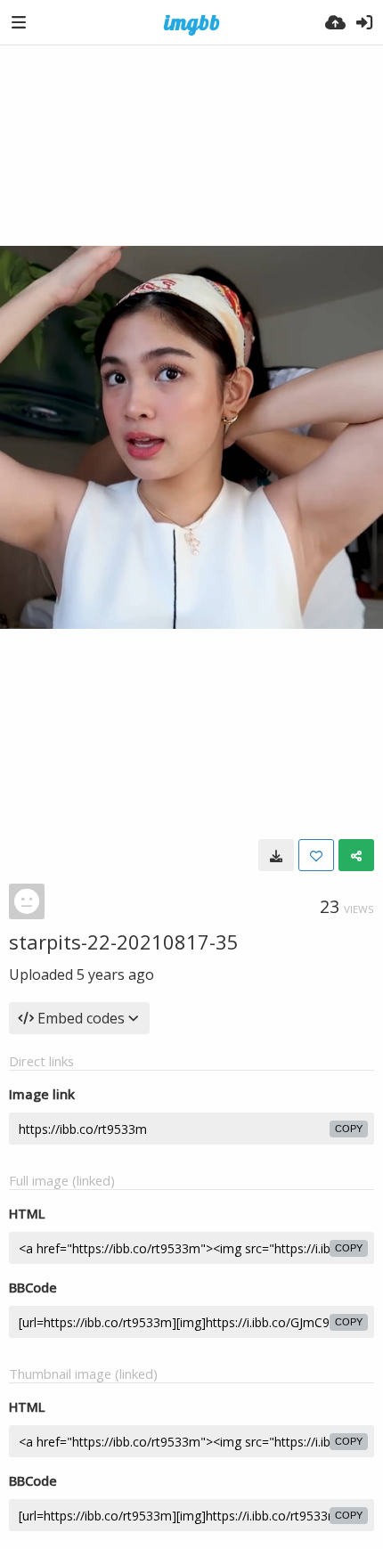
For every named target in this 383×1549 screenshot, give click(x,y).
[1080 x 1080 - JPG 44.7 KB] (276, 855)
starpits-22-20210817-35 (124, 941)
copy (349, 1128)
